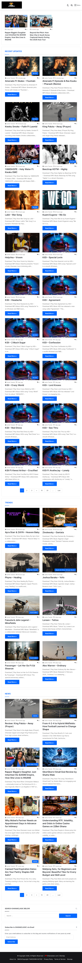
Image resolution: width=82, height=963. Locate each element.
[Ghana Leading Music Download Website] (12, 5)
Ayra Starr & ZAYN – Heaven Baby (22, 532)
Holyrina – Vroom (14, 257)
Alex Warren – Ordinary (54, 665)
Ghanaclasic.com (52, 956)
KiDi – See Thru (50, 428)
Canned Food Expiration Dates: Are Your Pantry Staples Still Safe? (21, 872)
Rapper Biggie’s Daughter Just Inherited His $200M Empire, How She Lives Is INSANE (20, 775)
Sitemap (62, 956)
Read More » (12, 94)
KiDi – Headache (13, 300)
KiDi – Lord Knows (51, 385)
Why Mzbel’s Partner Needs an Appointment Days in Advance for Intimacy (21, 823)
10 (41, 490)
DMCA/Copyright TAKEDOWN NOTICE (29, 959)
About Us (13, 959)
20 (47, 490)
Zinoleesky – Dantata (53, 532)
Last (59, 490)
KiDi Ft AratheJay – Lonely (55, 470)
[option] (16, 28)
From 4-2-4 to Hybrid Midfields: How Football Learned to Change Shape (59, 726)
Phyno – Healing (13, 577)
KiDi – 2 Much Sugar (15, 342)
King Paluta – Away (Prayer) (56, 126)
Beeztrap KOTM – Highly (54, 169)
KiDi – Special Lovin (52, 257)
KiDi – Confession (51, 342)
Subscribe (11, 942)
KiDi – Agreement (51, 300)
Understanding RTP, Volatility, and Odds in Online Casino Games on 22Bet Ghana (57, 823)
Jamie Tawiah (11, 78)
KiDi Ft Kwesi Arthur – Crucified (21, 470)
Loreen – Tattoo (50, 620)
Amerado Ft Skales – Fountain (20, 81)
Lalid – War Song (13, 215)
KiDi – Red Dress (13, 428)
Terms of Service (60, 959)
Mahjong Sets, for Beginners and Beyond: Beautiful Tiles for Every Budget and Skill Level (59, 872)
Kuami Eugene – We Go (54, 215)
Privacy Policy (48, 959)
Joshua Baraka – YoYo (53, 577)
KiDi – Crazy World (14, 385)
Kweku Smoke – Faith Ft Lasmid (21, 126)
